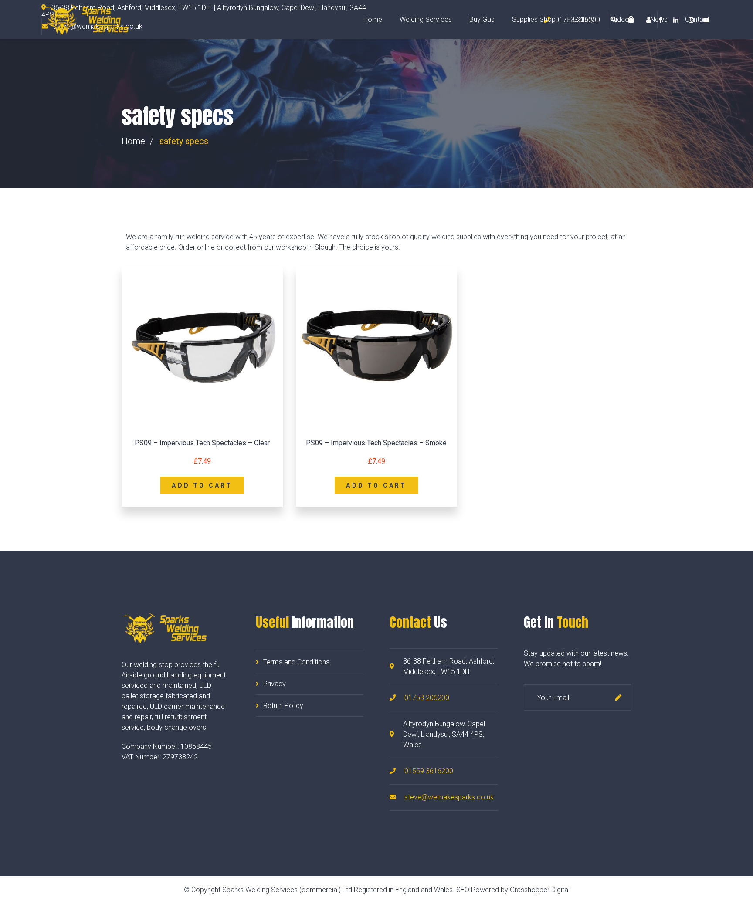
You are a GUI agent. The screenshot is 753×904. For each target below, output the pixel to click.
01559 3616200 (428, 771)
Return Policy (283, 705)
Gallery (583, 19)
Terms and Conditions (296, 662)
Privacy (274, 684)
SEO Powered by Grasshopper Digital (513, 890)
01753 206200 (426, 698)
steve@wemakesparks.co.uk (449, 797)
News (659, 19)
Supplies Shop (534, 19)
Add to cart (202, 485)
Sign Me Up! (618, 697)
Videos (622, 19)
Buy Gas (482, 19)
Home (372, 19)
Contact (697, 19)
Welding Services (426, 19)
